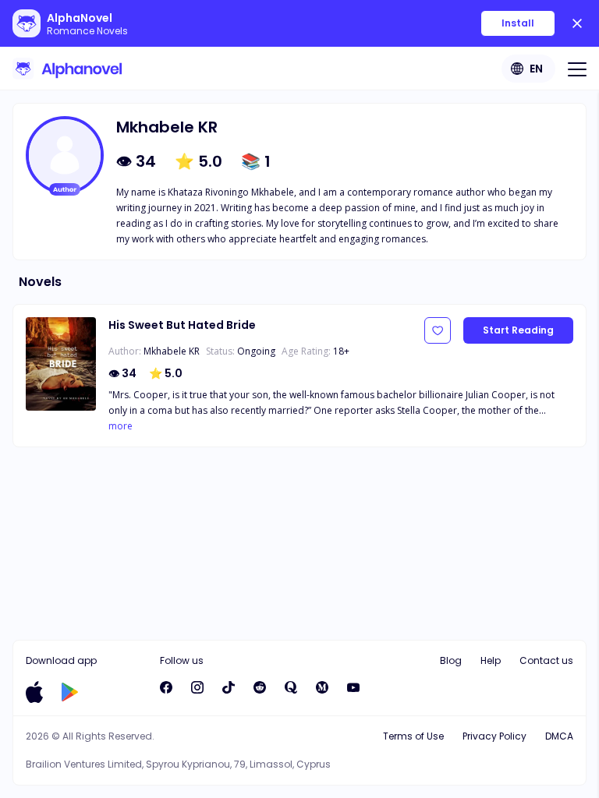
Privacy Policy (494, 736)
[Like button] (437, 330)
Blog (451, 660)
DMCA (559, 736)
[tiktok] (228, 687)
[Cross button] (577, 23)
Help (490, 660)
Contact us (546, 660)
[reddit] (259, 687)
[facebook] (166, 687)
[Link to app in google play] (70, 692)
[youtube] (353, 687)
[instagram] (197, 687)
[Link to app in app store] (34, 692)
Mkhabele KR (172, 351)
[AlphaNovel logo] (67, 68)
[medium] (322, 687)
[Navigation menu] (577, 68)
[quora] (291, 687)
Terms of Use (413, 736)
